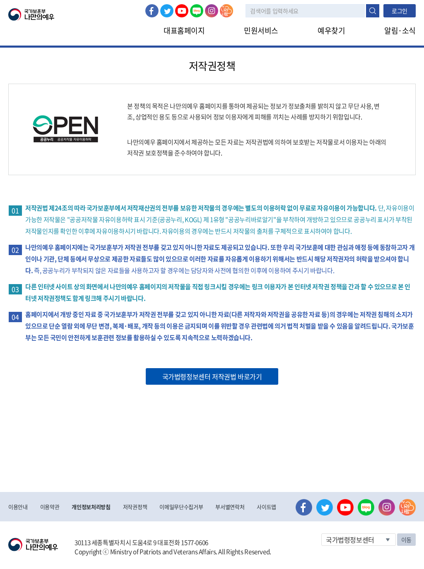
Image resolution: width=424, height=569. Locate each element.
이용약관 (50, 507)
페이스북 (152, 10)
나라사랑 (226, 10)
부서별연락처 (229, 507)
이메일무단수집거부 (181, 507)
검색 (372, 10)
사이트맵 (266, 507)
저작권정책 (135, 507)
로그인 (399, 11)
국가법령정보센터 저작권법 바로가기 (212, 376)
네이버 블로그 (196, 10)
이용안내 (18, 507)
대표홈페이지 (184, 30)
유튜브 (181, 10)
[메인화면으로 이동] (31, 13)
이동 (406, 539)
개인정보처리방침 (91, 507)
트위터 (166, 10)
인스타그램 (211, 10)
